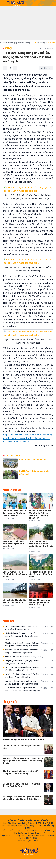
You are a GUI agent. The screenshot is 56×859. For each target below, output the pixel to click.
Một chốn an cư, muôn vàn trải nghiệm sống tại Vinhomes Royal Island (29, 651)
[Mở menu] (3, 3)
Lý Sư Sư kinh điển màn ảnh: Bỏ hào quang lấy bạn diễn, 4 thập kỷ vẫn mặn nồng (29, 636)
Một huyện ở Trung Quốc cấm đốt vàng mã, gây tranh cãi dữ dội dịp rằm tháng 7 (29, 644)
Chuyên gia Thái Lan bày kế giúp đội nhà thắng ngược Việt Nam (29, 662)
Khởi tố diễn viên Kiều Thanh (24, 656)
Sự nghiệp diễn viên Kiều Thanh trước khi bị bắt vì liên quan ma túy (29, 627)
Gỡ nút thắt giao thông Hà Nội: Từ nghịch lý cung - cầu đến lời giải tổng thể (29, 689)
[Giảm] (5, 68)
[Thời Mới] (28, 851)
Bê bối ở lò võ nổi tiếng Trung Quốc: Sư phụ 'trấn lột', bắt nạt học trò (29, 675)
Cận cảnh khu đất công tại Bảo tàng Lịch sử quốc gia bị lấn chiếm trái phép (29, 682)
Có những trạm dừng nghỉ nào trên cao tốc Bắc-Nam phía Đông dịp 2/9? (29, 668)
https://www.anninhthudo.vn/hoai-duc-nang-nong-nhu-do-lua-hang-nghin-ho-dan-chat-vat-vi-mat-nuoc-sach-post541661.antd (28, 438)
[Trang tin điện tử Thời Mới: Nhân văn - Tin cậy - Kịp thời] (15, 3)
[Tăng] (15, 68)
